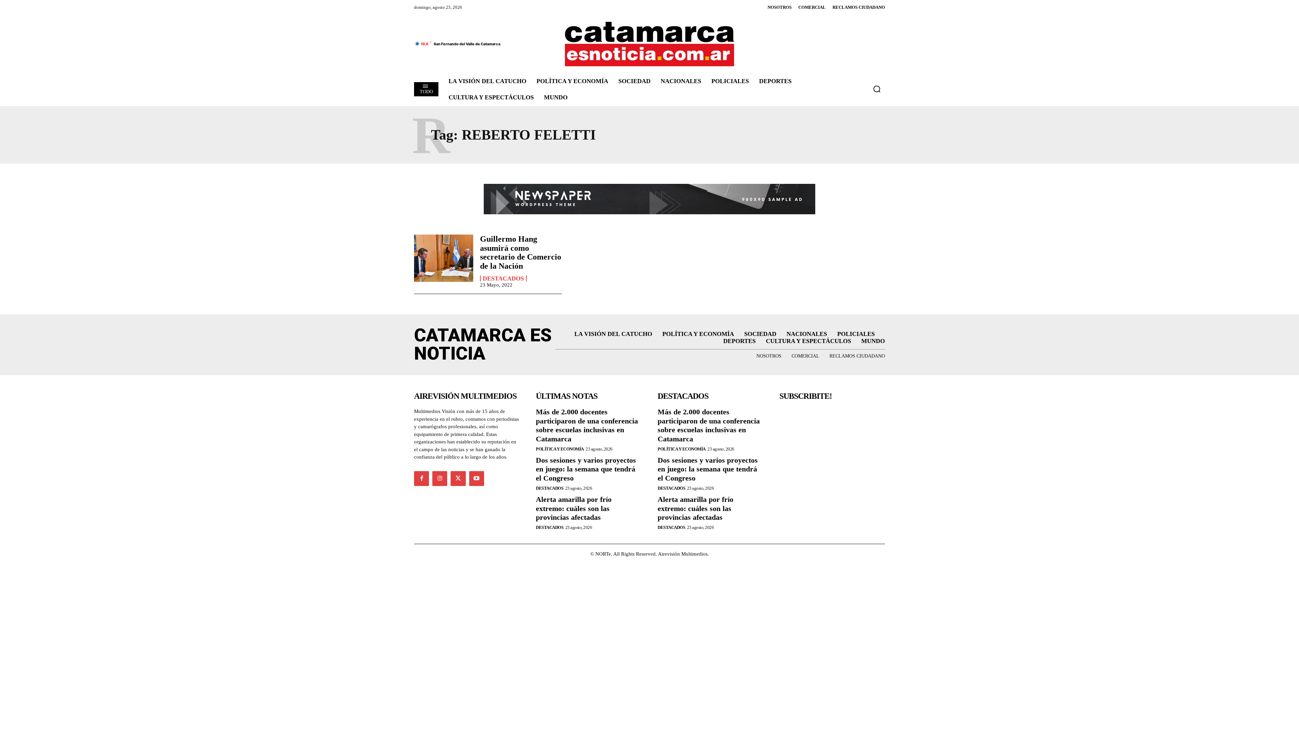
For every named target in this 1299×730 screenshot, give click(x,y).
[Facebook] (421, 478)
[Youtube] (476, 478)
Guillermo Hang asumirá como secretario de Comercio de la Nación (520, 252)
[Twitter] (458, 478)
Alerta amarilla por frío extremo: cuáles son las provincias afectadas (574, 508)
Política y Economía (560, 449)
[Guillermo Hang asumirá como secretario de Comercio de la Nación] (443, 258)
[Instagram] (439, 478)
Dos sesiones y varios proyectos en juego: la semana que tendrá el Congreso (586, 469)
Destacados (503, 278)
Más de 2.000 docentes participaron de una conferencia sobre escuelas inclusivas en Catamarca (587, 425)
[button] (877, 89)
